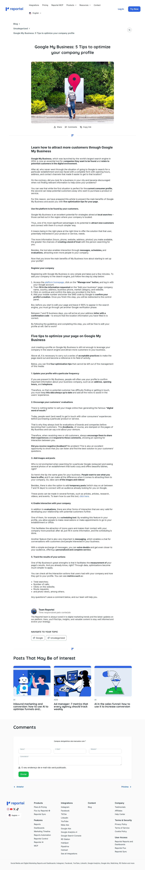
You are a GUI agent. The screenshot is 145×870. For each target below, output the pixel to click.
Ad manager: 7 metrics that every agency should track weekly (71, 706)
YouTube (64, 821)
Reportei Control (41, 838)
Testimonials (120, 807)
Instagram (65, 807)
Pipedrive (65, 846)
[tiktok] (17, 809)
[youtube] (11, 809)
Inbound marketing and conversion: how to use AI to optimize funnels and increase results (30, 706)
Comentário (24, 756)
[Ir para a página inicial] (15, 803)
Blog (15, 24)
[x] (14, 809)
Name (22, 749)
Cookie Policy (121, 831)
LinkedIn (64, 818)
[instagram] (8, 809)
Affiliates (118, 811)
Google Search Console (71, 836)
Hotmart (64, 850)
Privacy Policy (121, 824)
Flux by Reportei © (42, 811)
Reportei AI (38, 842)
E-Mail (58, 749)
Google (39, 638)
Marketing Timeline (42, 831)
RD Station (65, 839)
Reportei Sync (40, 814)
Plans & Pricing (40, 807)
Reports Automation (42, 835)
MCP (36, 846)
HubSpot (64, 843)
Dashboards (39, 828)
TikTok (64, 814)
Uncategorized (20, 28)
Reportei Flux (120, 848)
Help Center (120, 814)
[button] (75, 5)
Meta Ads (65, 825)
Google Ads (66, 828)
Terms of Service (122, 828)
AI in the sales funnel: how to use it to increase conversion (112, 705)
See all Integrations (69, 853)
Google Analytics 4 (69, 832)
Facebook (65, 811)
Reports (37, 824)
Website (94, 749)
